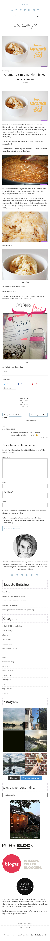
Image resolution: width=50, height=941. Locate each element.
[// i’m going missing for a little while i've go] (14, 764)
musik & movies (7, 671)
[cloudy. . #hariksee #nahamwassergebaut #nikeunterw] (14, 719)
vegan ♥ (9, 71)
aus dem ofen (6, 639)
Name (4, 483)
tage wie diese (7, 689)
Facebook (25, 400)
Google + (25, 407)
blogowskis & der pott (9, 648)
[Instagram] (38, 10)
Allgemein (5, 635)
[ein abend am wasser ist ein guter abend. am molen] (36, 741)
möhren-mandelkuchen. (10, 605)
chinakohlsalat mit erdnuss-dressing (14, 601)
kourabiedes (6, 592)
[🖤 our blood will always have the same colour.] (14, 741)
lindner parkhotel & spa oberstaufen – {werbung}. (18, 610)
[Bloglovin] (20, 10)
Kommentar (6, 457)
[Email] (16, 10)
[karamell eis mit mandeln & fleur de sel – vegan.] (25, 66)
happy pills (5, 666)
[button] (9, 383)
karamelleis (20, 127)
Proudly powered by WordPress (14, 935)
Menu (26, 4)
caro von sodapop (24, 296)
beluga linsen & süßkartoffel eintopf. (11, 416)
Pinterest (25, 405)
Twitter (25, 402)
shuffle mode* (7, 675)
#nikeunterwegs (7, 631)
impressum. (25, 928)
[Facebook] (29, 10)
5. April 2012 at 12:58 (8, 429)
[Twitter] (25, 10)
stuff (3, 684)
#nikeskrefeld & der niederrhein (12, 626)
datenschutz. (25, 923)
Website (4, 501)
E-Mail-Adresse (7, 492)
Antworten (44, 438)
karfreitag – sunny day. (38, 415)
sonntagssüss (6, 680)
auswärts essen (7, 644)
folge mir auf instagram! (32, 778)
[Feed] (12, 10)
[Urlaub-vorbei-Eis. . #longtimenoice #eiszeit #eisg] (36, 764)
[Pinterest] (34, 10)
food (4, 71)
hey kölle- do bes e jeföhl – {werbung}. (14, 596)
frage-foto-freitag (8, 662)
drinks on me (6, 653)
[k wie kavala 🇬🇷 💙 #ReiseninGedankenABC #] (36, 719)
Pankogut (42, 935)
